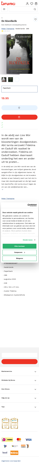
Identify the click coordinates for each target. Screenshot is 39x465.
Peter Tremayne (7, 29)
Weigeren (19, 258)
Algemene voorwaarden (11, 461)
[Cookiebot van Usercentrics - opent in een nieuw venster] (28, 205)
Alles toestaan (19, 246)
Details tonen (28, 240)
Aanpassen (18, 252)
